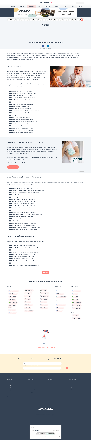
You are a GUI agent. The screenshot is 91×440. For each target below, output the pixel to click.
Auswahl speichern (41, 433)
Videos (29, 394)
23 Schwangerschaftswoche (73, 20)
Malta (29, 307)
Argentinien (61, 305)
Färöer (13, 310)
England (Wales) (12, 306)
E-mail (45, 46)
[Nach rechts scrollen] (82, 19)
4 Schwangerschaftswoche (23, 20)
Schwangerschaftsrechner (73, 387)
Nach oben (45, 272)
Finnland (13, 313)
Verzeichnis (70, 391)
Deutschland (14, 291)
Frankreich (30, 290)
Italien (28, 302)
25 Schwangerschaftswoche (78, 20)
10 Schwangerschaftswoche (39, 20)
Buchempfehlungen (31, 392)
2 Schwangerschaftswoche (18, 20)
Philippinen (77, 305)
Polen (44, 290)
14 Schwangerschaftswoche (49, 20)
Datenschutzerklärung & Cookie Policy (49, 415)
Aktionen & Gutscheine (52, 389)
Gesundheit (30, 391)
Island (28, 299)
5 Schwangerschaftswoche (26, 20)
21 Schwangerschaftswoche (67, 20)
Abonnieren (67, 368)
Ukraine (45, 305)
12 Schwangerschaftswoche (44, 20)
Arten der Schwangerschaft (33, 389)
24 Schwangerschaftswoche (75, 20)
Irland (28, 296)
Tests (49, 387)
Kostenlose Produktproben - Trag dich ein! (45, 347)
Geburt (39, 6)
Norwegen (30, 310)
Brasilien (61, 308)
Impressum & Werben (39, 415)
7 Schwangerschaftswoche (31, 20)
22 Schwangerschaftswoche (70, 20)
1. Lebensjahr (57, 6)
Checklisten (70, 383)
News (65, 6)
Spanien (45, 299)
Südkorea (77, 308)
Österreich (14, 293)
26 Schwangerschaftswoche (80, 20)
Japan (76, 299)
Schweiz (13, 296)
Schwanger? (22, 6)
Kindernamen (49, 21)
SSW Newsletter (11, 20)
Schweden (45, 293)
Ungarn (45, 307)
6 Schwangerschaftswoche (28, 20)
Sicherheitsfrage (26, 366)
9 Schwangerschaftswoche (36, 20)
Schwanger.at (37, 21)
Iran (75, 293)
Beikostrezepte (71, 385)
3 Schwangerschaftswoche (21, 20)
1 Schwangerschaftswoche (15, 20)
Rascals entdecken (13, 167)
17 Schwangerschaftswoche (57, 20)
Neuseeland (77, 302)
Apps (49, 391)
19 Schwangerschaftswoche (62, 20)
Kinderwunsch (12, 6)
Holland (29, 293)
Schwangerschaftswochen (32, 383)
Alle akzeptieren (50, 433)
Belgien (13, 299)
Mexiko (61, 293)
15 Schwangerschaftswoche (52, 20)
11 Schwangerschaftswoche (41, 20)
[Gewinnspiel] (45, 16)
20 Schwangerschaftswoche (65, 20)
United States (62, 296)
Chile (60, 310)
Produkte (72, 6)
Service (80, 6)
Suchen (83, 3)
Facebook (43, 46)
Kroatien (29, 305)
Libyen (76, 315)
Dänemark (14, 302)
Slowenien (45, 296)
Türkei (45, 302)
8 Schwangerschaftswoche (34, 20)
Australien (77, 291)
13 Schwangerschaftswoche (47, 20)
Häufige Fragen (30, 385)
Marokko (77, 318)
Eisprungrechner (71, 389)
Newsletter (50, 385)
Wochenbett (47, 6)
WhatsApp (48, 46)
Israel (76, 296)
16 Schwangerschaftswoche (54, 20)
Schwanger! (31, 6)
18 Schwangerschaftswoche (60, 20)
